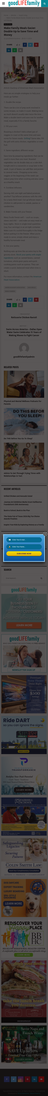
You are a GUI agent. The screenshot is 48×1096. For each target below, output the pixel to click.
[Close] (45, 534)
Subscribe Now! (24, 554)
